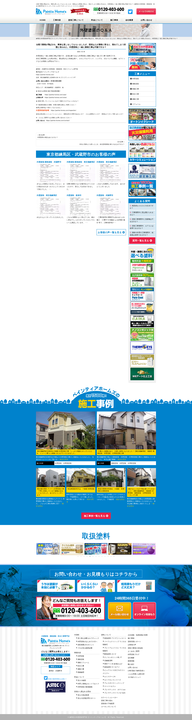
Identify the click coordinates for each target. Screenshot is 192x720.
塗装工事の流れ (107, 700)
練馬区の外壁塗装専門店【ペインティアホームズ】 (88, 717)
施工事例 (114, 20)
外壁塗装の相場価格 (85, 687)
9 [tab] (102, 556)
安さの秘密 (82, 680)
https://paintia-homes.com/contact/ (58, 120)
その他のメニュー (134, 677)
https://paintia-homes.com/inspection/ (63, 110)
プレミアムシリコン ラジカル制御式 (114, 649)
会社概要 (129, 20)
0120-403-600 (56, 81)
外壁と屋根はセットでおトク (88, 683)
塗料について (106, 635)
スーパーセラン (110, 686)
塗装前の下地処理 (107, 703)
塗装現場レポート (134, 641)
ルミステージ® (110, 676)
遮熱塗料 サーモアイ (112, 667)
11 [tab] (108, 556)
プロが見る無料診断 (85, 648)
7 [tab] (96, 556)
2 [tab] (81, 556)
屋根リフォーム (83, 662)
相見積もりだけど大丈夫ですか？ (141, 206)
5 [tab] (90, 556)
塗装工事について (76, 20)
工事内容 (57, 20)
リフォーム (136, 104)
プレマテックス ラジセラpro (114, 693)
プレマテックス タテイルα (114, 689)
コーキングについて (108, 706)
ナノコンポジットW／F (113, 657)
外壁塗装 (135, 78)
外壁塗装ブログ (133, 654)
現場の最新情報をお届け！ (57, 679)
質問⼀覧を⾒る (141, 240)
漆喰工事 (135, 99)
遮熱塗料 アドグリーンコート (115, 638)
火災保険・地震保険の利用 (138, 635)
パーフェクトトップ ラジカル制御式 (114, 643)
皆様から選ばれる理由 (82, 691)
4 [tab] (87, 556)
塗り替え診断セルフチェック (88, 638)
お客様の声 (132, 644)
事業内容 (77, 652)
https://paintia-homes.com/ (45, 75)
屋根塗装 (135, 84)
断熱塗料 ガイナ (110, 654)
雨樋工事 (135, 89)
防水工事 (135, 94)
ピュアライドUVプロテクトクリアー (114, 671)
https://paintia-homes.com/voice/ (56, 97)
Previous (35, 549)
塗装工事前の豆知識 (135, 648)
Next (157, 549)
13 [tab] (114, 556)
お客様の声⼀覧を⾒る (110, 232)
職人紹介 (131, 664)
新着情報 (131, 661)
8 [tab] (99, 556)
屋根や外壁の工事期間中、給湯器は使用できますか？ (141, 233)
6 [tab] (93, 556)
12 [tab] (111, 556)
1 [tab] (78, 556)
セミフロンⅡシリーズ (112, 680)
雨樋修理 (81, 672)
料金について (97, 20)
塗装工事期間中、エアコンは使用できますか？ (141, 227)
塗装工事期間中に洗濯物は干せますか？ (141, 220)
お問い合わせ (146, 20)
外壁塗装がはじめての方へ (87, 641)
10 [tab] (105, 556)
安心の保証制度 (83, 695)
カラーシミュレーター (109, 697)
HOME (43, 20)
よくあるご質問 (133, 651)
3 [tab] (84, 556)
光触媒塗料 (108, 660)
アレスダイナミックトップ (114, 683)
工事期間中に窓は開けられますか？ (141, 213)
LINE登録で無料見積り (136, 670)
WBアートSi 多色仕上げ (113, 664)
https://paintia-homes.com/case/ (55, 95)
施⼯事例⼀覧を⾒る (95, 515)
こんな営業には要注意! (136, 674)
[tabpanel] (48, 549)
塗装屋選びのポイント (86, 644)
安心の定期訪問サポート (87, 698)
